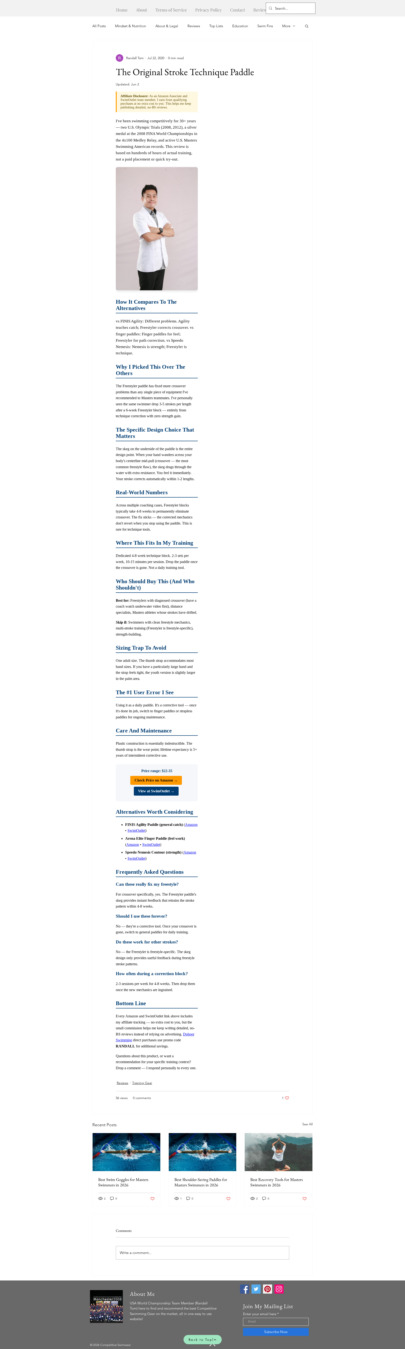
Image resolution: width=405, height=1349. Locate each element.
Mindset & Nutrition (130, 26)
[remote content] (157, 583)
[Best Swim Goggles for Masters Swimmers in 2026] (126, 1152)
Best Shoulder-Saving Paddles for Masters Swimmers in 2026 (200, 1182)
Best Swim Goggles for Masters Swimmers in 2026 (123, 1182)
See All (307, 1124)
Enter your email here (259, 1314)
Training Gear (142, 1083)
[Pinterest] (267, 1289)
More (286, 26)
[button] (306, 26)
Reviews (194, 26)
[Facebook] (244, 1289)
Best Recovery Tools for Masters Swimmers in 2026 (276, 1182)
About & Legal (166, 26)
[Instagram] (279, 1289)
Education (240, 26)
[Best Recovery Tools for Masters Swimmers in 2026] (278, 1152)
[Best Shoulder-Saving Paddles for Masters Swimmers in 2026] (202, 1152)
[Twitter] (256, 1289)
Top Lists (216, 26)
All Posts (99, 26)
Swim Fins (265, 26)
